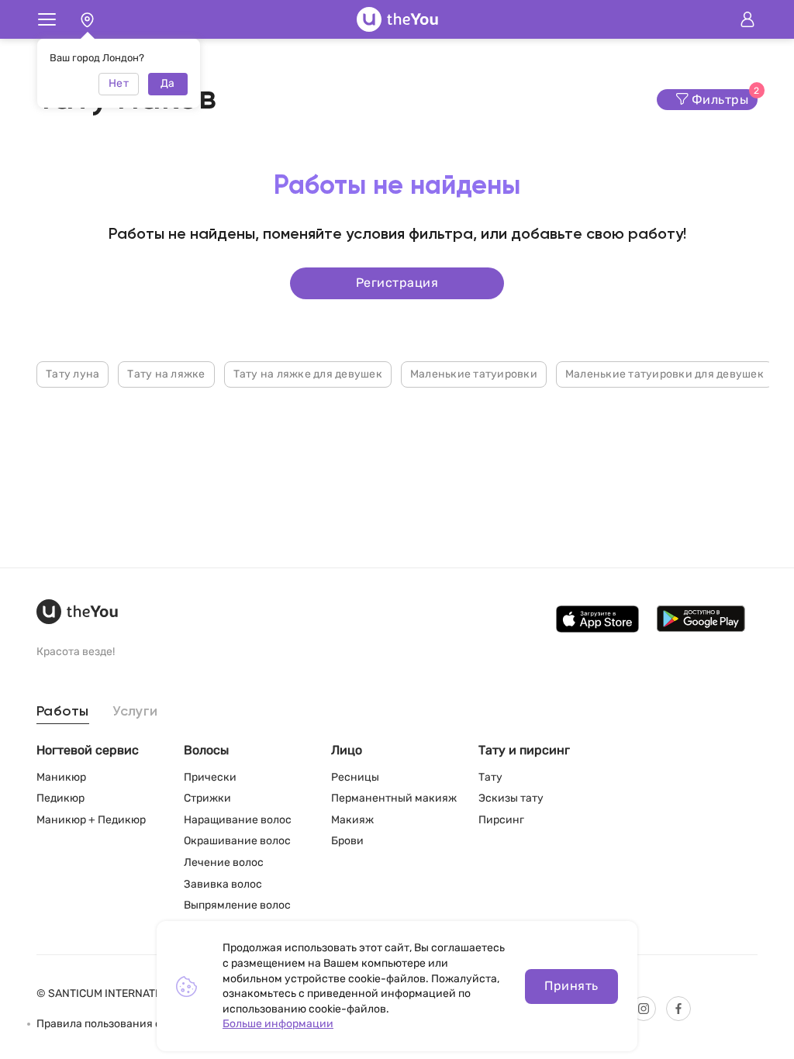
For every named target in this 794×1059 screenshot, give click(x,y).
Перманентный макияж (394, 798)
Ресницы (355, 777)
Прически (210, 777)
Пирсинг (501, 819)
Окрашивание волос (237, 840)
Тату (490, 777)
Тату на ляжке (166, 374)
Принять (571, 985)
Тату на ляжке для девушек (307, 374)
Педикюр (60, 798)
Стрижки (207, 798)
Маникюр (61, 777)
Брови (347, 840)
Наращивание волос (238, 819)
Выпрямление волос (237, 905)
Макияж (352, 819)
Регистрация (397, 282)
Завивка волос (223, 884)
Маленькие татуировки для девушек (664, 374)
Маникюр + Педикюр (91, 819)
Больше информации (278, 1023)
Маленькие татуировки (473, 374)
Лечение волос (224, 862)
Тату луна (72, 374)
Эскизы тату (511, 798)
